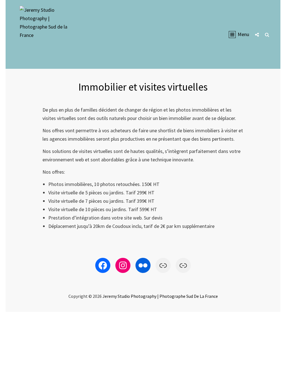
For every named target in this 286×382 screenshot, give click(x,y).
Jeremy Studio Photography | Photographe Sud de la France (160, 296)
